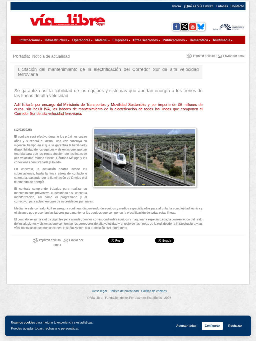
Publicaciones (174, 40)
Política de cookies (154, 291)
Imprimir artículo (204, 56)
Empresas (120, 40)
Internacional (30, 40)
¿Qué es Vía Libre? (198, 6)
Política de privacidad (124, 291)
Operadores (81, 40)
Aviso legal (99, 291)
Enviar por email (234, 56)
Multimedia (221, 40)
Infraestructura (56, 40)
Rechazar (235, 326)
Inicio (176, 6)
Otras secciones (145, 40)
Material (101, 40)
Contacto (237, 6)
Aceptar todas (186, 326)
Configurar (212, 326)
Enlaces (222, 6)
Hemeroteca (199, 40)
